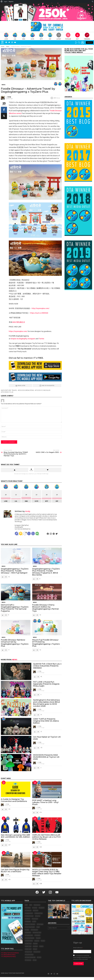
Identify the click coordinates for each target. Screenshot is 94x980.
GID (35, 921)
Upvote (14, 470)
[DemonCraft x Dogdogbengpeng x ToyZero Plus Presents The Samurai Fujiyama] (15, 592)
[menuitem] (1, 1)
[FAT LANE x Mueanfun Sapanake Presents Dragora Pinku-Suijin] (16, 689)
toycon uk (29, 951)
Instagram (31, 339)
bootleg (28, 907)
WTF (41, 39)
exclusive (35, 918)
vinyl (39, 957)
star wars (28, 949)
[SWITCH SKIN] (76, 42)
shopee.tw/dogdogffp (19, 339)
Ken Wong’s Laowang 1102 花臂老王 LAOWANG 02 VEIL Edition (15, 836)
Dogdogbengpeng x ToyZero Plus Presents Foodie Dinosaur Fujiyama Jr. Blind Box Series (46, 572)
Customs (28, 910)
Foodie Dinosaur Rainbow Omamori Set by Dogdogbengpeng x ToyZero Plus (14, 643)
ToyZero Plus (7, 392)
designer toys (29, 916)
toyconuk (37, 951)
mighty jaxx (29, 935)
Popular (68, 39)
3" (26, 905)
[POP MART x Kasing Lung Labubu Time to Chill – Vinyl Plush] (47, 790)
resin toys (28, 943)
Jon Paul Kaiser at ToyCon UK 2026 (47, 738)
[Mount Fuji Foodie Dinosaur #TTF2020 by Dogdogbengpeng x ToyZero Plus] (47, 627)
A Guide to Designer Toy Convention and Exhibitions (14, 800)
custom (42, 907)
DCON (36, 910)
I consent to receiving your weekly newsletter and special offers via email (82, 957)
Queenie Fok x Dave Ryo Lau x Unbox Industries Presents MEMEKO (47, 666)
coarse (35, 907)
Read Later (21, 385)
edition (28, 918)
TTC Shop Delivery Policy (8, 954)
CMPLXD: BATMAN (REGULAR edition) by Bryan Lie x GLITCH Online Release (46, 837)
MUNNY (38, 935)
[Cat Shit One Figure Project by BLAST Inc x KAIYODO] (15, 859)
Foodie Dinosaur (43, 390)
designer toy (39, 913)
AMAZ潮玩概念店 (18, 322)
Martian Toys (37, 932)
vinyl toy (28, 960)
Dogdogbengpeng (26, 390)
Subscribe (78, 963)
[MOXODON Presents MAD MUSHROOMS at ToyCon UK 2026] (16, 762)
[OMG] (39, 818)
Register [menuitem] (11, 1)
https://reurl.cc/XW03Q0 (39, 313)
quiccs (37, 940)
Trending (87, 39)
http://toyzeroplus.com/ (40, 308)
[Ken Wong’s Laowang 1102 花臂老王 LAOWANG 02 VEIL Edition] (15, 825)
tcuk (35, 949)
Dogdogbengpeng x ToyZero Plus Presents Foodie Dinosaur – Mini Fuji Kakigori (14, 571)
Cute (32, 39)
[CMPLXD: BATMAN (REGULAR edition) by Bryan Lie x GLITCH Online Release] (47, 825)
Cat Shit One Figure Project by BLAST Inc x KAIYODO (15, 870)
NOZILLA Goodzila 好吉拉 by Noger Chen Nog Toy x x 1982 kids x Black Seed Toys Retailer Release (46, 872)
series (35, 943)
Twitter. (41, 339)
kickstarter (35, 929)
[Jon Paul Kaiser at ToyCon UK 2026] (16, 744)
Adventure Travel (9, 390)
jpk (38, 927)
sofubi (35, 946)
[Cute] (60, 84)
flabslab (28, 921)
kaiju (27, 929)
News (3, 566)
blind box (37, 905)
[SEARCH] (79, 42)
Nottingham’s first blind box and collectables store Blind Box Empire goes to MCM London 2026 (46, 703)
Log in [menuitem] (5, 1)
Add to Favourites (48, 385)
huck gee (40, 924)
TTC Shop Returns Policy (8, 956)
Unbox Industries (30, 957)
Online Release (30, 938)
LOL (15, 39)
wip (35, 960)
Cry (50, 39)
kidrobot (28, 932)
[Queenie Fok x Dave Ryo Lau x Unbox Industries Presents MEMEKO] (16, 671)
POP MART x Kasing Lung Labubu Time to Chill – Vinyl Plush (45, 802)
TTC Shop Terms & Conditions (10, 953)
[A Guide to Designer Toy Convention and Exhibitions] (15, 789)
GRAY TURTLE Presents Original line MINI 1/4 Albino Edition (46, 721)
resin (43, 940)
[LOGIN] (82, 42)
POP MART (29, 940)
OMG (23, 39)
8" (31, 905)
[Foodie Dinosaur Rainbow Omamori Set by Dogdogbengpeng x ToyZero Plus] (15, 627)
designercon (29, 913)
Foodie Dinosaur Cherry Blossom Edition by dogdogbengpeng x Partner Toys (45, 608)
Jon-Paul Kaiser (30, 927)
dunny (38, 916)
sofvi (42, 946)
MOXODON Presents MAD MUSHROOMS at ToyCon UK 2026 (46, 757)
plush (38, 938)
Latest (59, 39)
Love (6, 39)
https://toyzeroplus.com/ (18, 331)
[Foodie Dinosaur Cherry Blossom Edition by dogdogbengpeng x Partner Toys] (47, 592)
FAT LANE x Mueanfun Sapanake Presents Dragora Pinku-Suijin (46, 684)
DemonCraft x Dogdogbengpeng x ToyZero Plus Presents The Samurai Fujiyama (14, 608)
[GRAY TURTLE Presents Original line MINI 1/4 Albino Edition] (16, 726)
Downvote (47, 470)
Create (89, 42)
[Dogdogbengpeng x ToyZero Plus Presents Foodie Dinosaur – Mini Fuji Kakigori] (15, 556)
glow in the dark (30, 924)
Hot (77, 39)
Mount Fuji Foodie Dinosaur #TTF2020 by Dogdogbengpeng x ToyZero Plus (46, 643)
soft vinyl (28, 946)
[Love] (56, 84)
